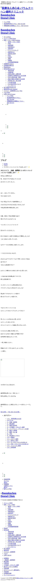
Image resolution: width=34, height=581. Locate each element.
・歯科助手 (10, 48)
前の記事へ (4, 412)
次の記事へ (17, 412)
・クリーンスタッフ (12, 50)
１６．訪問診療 (11, 447)
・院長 (9, 43)
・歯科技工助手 (11, 53)
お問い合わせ (9, 94)
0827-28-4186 (14, 23)
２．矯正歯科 (11, 423)
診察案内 (9, 64)
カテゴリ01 (10, 420)
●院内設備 (11, 70)
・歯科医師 (10, 45)
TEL (7, 481)
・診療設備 (10, 72)
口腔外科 (6, 563)
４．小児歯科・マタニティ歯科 (16, 427)
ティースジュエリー (9, 575)
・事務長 (9, 60)
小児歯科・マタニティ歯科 (11, 565)
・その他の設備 (11, 82)
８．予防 (9, 434)
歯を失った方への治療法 (11, 566)
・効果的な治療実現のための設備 (16, 75)
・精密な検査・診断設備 (14, 74)
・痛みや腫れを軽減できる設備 (16, 79)
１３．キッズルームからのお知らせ (17, 442)
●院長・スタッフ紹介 (14, 42)
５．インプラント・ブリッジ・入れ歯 (17, 429)
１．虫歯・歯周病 (12, 422)
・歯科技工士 (11, 52)
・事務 (9, 58)
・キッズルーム (11, 85)
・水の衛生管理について (14, 84)
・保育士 (9, 57)
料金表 (7, 67)
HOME (6, 164)
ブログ (7, 92)
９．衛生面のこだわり (13, 435)
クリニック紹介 (10, 38)
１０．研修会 (11, 437)
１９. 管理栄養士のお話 (14, 418)
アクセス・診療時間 (13, 90)
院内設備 (9, 69)
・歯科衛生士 (11, 47)
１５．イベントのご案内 (14, 445)
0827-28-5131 (16, 25)
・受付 (9, 55)
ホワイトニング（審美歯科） (12, 570)
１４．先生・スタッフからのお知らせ (17, 444)
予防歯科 (6, 571)
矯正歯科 (6, 561)
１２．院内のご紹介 (12, 440)
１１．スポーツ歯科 (12, 439)
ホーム (7, 37)
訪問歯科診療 (9, 65)
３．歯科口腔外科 (12, 425)
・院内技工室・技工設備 (14, 80)
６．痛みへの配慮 (12, 430)
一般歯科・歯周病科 (9, 560)
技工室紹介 (10, 87)
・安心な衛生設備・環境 (14, 77)
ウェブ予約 (7, 22)
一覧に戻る (10, 412)
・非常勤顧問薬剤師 (12, 62)
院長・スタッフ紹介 (12, 40)
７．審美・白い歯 (12, 432)
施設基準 (10, 89)
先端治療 (6, 568)
